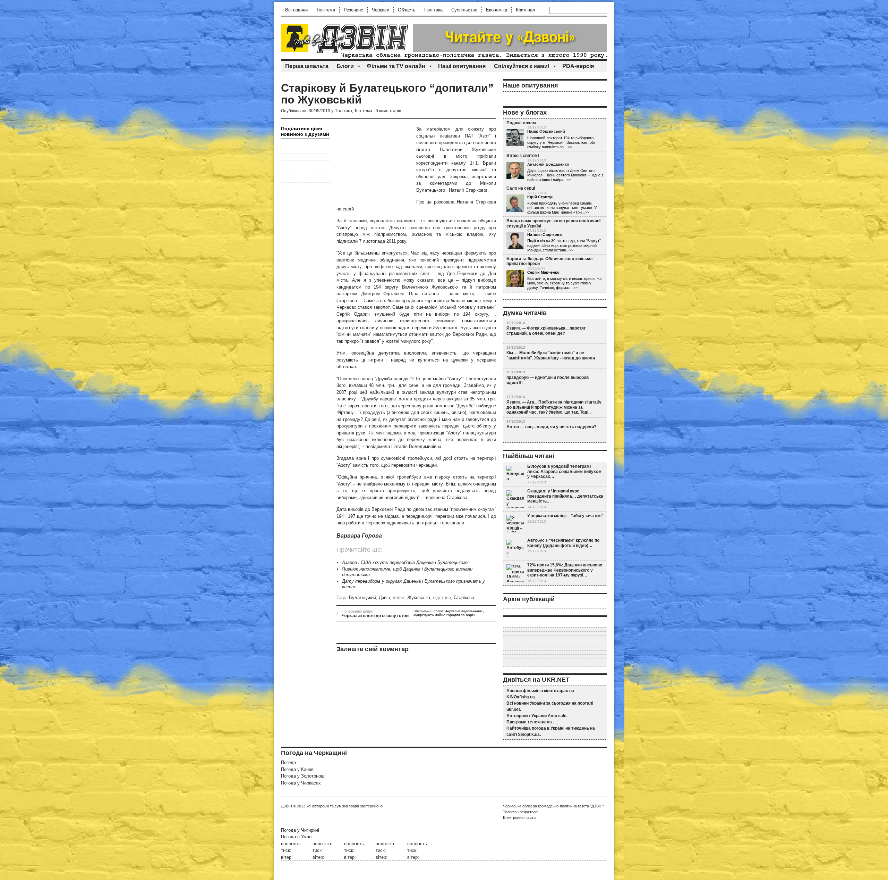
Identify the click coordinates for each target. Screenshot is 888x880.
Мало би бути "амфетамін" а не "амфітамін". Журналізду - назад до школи (550, 355)
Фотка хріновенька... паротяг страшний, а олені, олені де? (546, 330)
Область (407, 10)
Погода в (297, 836)
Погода (288, 762)
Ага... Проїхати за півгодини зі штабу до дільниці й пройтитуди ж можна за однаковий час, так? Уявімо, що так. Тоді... (553, 407)
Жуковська (418, 597)
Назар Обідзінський (546, 131)
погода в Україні (548, 728)
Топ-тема (325, 10)
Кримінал (525, 10)
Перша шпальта (306, 66)
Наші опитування (462, 66)
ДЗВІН (286, 806)
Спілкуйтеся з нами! (521, 66)
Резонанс (353, 10)
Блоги (345, 66)
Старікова (464, 597)
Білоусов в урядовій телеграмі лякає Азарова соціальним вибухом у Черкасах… (564, 471)
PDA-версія (578, 66)
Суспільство (464, 10)
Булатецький (362, 597)
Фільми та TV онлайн (396, 66)
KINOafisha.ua (520, 697)
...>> (568, 147)
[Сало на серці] (515, 203)
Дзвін (384, 597)
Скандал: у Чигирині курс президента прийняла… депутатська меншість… (565, 496)
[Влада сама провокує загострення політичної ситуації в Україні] (515, 241)
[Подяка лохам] (515, 138)
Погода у (298, 769)
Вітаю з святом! (522, 155)
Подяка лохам (521, 123)
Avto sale (557, 715)
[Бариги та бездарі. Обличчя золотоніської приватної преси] (515, 279)
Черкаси (380, 10)
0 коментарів (388, 110)
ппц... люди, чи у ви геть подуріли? (560, 426)
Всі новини (296, 10)
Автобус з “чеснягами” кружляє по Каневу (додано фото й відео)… (563, 543)
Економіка (496, 10)
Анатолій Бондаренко (548, 164)
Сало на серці (520, 188)
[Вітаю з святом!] (515, 171)
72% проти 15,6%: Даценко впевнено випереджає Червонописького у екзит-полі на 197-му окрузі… (564, 570)
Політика (433, 10)
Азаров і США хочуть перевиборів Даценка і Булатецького (405, 562)
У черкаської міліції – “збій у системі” (565, 515)
